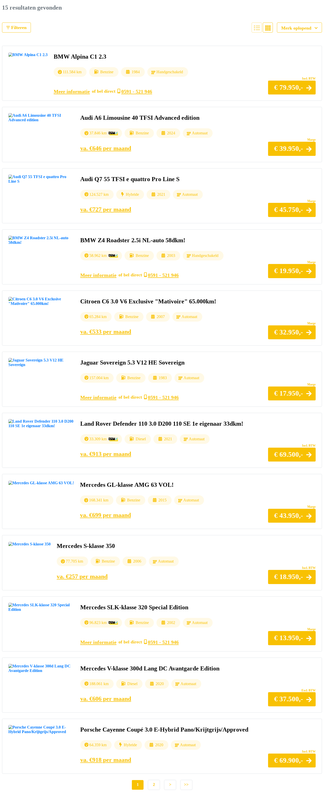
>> (186, 784)
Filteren (18, 27)
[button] (292, 87)
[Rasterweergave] (268, 27)
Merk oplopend (297, 28)
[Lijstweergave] (257, 27)
